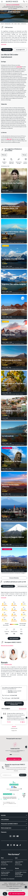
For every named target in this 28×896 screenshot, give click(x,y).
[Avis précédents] (1, 799)
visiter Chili (9, 139)
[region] (14, 654)
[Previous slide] (1, 717)
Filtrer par (4, 154)
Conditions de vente (12, 883)
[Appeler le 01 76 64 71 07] (24, 2)
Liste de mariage (20, 883)
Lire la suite (3, 44)
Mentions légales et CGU (13, 884)
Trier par (24, 154)
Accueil (2, 23)
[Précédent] (2, 654)
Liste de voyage (5, 884)
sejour (19, 23)
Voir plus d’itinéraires (14, 577)
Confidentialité (22, 884)
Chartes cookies (9, 886)
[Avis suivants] (19, 799)
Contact (5, 883)
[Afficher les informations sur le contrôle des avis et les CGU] (21, 788)
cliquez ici (15, 8)
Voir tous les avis (22, 708)
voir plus (5, 799)
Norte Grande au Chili (8, 586)
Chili (12, 23)
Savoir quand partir (14, 638)
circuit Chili (19, 66)
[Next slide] (26, 717)
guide (15, 23)
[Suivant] (26, 654)
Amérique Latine (7, 23)
